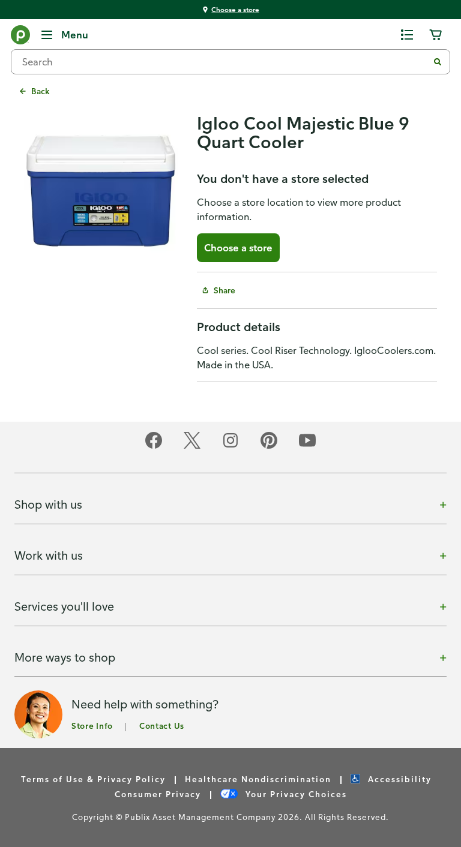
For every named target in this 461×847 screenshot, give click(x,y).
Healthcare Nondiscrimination (258, 779)
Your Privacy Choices (295, 794)
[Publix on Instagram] (230, 446)
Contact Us (161, 725)
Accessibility (398, 779)
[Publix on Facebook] (153, 446)
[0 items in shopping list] (407, 35)
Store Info (92, 725)
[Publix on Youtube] (307, 446)
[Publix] (20, 37)
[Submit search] (437, 61)
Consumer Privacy (158, 794)
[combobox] (224, 61)
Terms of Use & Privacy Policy (93, 779)
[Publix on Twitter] (192, 446)
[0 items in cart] (435, 35)
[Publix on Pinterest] (269, 446)
